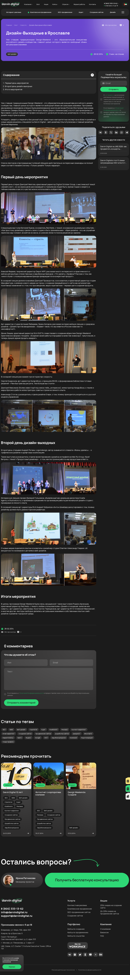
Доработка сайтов (62, 734)
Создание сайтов (96, 12)
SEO (4, 730)
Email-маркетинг (9, 734)
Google (37, 738)
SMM (11, 730)
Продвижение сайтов (43, 734)
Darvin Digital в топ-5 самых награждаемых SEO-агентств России (113, 161)
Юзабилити (53, 730)
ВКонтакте (88, 734)
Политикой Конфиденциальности (31, 693)
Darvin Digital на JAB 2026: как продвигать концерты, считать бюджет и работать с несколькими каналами (113, 147)
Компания (27, 4)
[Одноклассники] (105, 132)
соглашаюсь (109, 95)
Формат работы (79, 4)
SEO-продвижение (65, 12)
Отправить (114, 89)
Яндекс (28, 738)
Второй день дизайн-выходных (18, 86)
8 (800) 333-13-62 (110, 3)
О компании (105, 929)
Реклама (64, 730)
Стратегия (33, 730)
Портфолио (73, 924)
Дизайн (113, 12)
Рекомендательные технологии (63, 970)
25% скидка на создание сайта (111, 906)
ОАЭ (46, 738)
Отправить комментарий (21, 702)
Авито (19, 738)
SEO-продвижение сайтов (78, 912)
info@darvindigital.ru (14, 912)
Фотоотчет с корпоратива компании (48, 793)
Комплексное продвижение (40, 12)
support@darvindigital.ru (16, 915)
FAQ (102, 936)
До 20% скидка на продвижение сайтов (109, 912)
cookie (16, 958)
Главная (9, 25)
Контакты (92, 4)
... (123, 12)
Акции (46, 4)
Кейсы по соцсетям (75, 936)
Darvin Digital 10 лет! (13, 792)
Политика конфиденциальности (89, 970)
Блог (38, 4)
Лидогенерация (87, 738)
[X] (111, 132)
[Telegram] (126, 132)
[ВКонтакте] (100, 132)
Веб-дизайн (12, 54)
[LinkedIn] (116, 132)
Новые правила (8, 742)
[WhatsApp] (121, 132)
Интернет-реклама (13, 12)
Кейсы (54, 4)
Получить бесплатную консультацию (87, 880)
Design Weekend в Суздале (76, 793)
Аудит (81, 12)
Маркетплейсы (8, 738)
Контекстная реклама (77, 905)
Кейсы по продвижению (77, 932)
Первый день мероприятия (17, 83)
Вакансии (104, 932)
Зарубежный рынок (59, 738)
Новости (23, 25)
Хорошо (12, 967)
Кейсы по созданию (76, 929)
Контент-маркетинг (79, 730)
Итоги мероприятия (13, 89)
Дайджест (76, 734)
